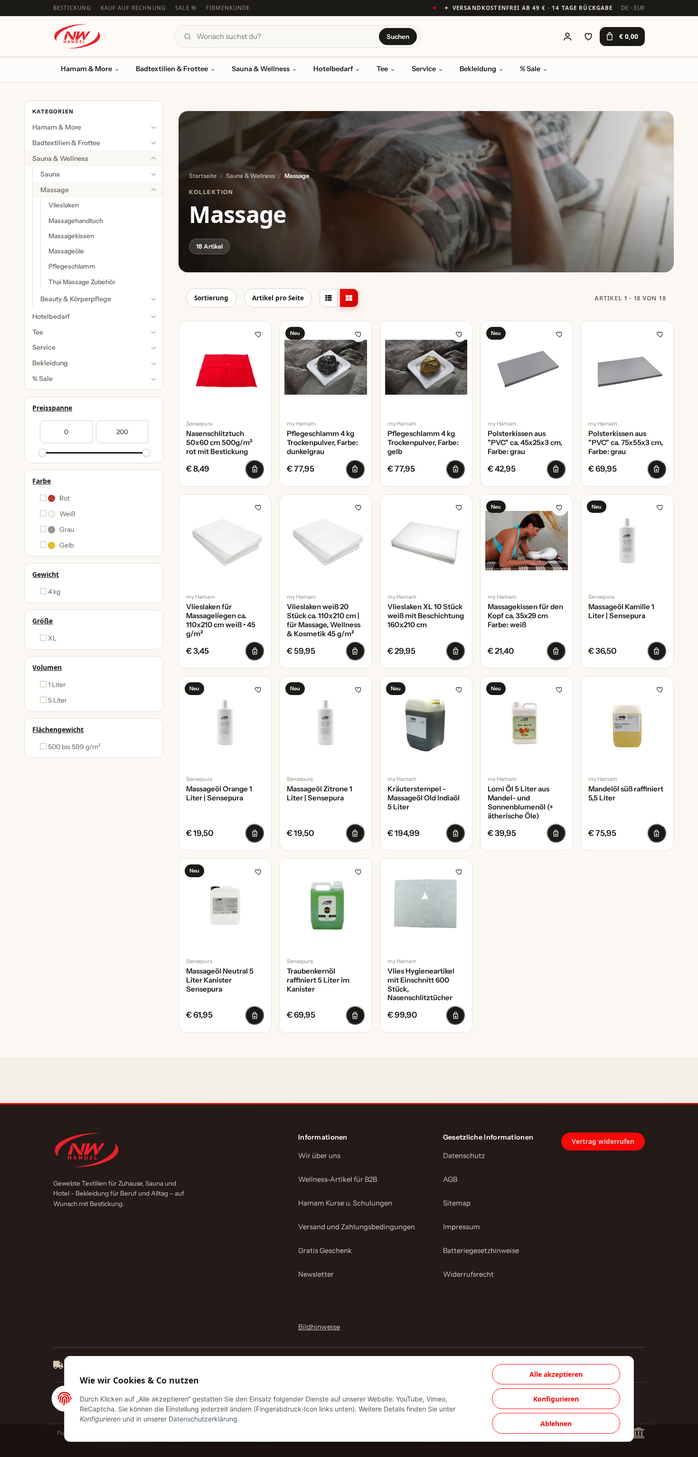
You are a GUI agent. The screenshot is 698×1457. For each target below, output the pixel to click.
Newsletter (316, 1274)
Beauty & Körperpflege (75, 299)
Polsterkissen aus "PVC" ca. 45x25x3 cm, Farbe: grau (525, 442)
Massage (54, 190)
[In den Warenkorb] (254, 469)
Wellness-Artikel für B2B (337, 1179)
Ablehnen (556, 1423)
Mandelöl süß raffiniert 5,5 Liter (625, 793)
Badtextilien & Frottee (172, 69)
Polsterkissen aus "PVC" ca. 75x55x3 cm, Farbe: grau (625, 442)
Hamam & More (86, 69)
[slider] (42, 452)
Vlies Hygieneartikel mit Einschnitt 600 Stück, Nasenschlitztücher (420, 984)
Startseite (203, 175)
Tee (382, 69)
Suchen (398, 36)
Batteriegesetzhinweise (481, 1250)
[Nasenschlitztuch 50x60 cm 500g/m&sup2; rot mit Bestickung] (225, 367)
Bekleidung (478, 69)
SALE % (186, 7)
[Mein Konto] (567, 36)
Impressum (461, 1227)
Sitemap (457, 1203)
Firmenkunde (228, 7)
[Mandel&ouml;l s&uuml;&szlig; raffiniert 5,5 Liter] (627, 723)
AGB (450, 1179)
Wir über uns (319, 1155)
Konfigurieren (556, 1398)
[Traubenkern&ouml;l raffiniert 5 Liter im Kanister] (326, 905)
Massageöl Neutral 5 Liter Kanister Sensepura (220, 980)
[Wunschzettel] (588, 36)
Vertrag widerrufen (603, 1141)
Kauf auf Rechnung (133, 7)
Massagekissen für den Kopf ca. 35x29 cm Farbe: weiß (525, 616)
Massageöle (66, 251)
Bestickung (72, 7)
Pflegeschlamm (71, 266)
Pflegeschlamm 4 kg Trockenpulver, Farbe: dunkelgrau (322, 442)
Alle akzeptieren (556, 1374)
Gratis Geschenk (325, 1250)
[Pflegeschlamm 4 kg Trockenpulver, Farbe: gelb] (426, 367)
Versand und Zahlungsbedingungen (356, 1227)
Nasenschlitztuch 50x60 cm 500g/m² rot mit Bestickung (219, 442)
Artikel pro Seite (278, 298)
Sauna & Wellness (261, 69)
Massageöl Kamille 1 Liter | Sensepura (621, 611)
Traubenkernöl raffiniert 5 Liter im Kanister (318, 980)
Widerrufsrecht (468, 1274)
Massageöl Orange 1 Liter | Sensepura (219, 793)
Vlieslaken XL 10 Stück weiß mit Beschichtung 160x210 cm (425, 616)
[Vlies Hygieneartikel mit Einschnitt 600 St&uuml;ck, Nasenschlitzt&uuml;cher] (426, 905)
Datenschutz (464, 1155)
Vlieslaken (63, 205)
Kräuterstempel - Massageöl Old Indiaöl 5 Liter (423, 798)
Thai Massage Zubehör (81, 282)
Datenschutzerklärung (203, 1419)
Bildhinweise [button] (319, 1326)
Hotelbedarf (333, 69)
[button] (329, 298)
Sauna (50, 174)
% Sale (530, 69)
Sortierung (211, 298)
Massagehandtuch (75, 220)
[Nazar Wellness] (77, 36)
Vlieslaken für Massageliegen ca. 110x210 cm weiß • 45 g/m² (220, 620)
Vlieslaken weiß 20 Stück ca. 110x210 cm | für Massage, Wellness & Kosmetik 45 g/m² (323, 620)
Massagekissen (71, 236)
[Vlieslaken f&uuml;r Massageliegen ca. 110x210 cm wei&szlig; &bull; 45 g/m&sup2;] (225, 541)
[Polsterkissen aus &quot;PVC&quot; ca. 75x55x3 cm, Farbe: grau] (627, 367)
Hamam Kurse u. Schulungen (345, 1203)
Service (424, 69)
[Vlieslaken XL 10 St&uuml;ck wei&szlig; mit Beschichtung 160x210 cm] (426, 541)
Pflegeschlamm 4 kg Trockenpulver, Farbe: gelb (423, 442)
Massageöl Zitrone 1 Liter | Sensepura (319, 793)
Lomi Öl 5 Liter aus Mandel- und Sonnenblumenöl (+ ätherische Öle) (520, 802)
